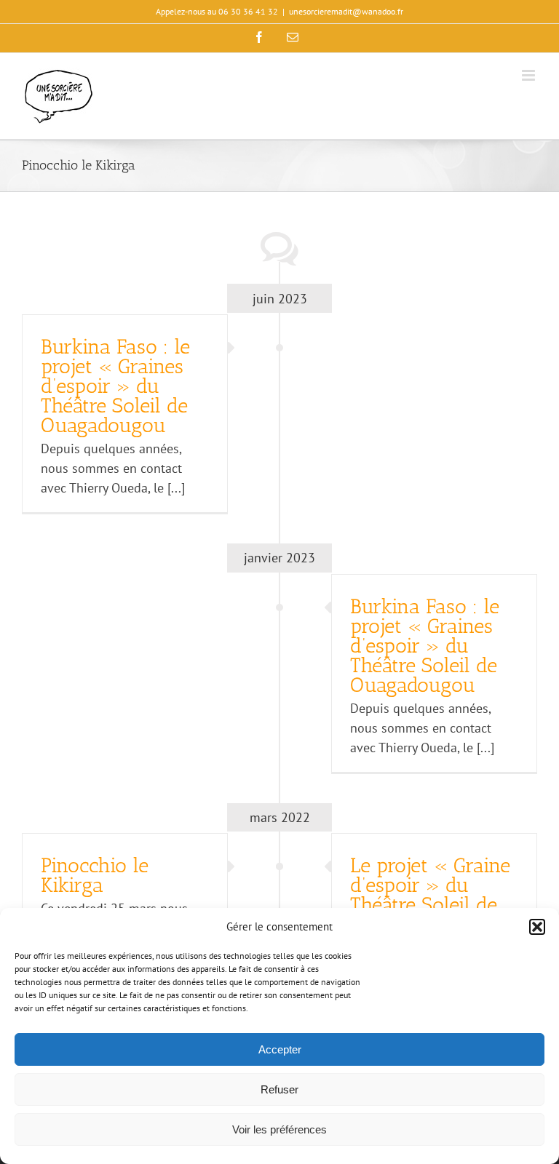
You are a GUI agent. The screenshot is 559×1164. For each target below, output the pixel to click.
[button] (537, 927)
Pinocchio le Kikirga (94, 875)
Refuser (279, 1089)
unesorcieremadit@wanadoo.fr (346, 11)
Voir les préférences (279, 1129)
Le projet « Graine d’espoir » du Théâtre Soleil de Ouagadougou (430, 894)
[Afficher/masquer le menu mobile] (529, 75)
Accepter (279, 1049)
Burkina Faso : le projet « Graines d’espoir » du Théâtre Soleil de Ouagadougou (115, 386)
